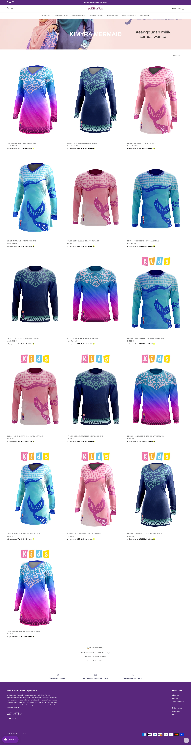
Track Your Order (178, 701)
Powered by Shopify (21, 734)
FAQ (173, 714)
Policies (175, 698)
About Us (175, 695)
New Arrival (46, 16)
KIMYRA (13, 734)
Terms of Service (178, 705)
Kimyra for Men (112, 16)
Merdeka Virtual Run (129, 16)
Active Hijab (144, 16)
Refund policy (177, 708)
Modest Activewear (61, 16)
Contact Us (176, 711)
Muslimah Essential (96, 16)
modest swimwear (100, 2)
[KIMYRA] (95, 8)
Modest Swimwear (78, 16)
